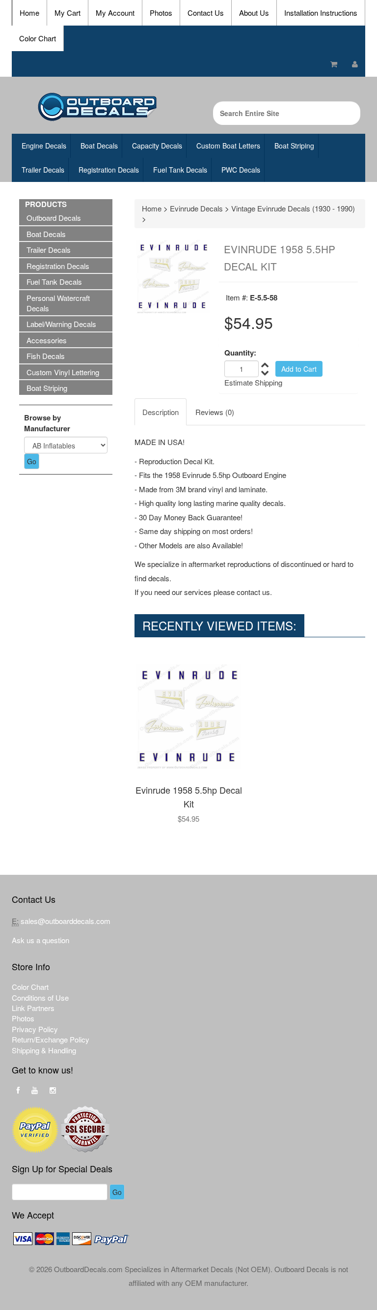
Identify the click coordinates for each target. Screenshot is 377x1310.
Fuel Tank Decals (180, 170)
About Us (254, 12)
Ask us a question (40, 940)
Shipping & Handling (44, 1050)
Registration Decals (109, 170)
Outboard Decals (54, 217)
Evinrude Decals (196, 208)
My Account (115, 12)
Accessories (47, 340)
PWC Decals (240, 170)
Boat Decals (99, 145)
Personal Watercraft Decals (58, 303)
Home (29, 12)
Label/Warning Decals (61, 324)
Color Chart (37, 38)
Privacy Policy (35, 1029)
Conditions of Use (40, 997)
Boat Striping (294, 145)
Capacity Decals (157, 145)
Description (160, 412)
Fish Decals (46, 356)
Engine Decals (44, 145)
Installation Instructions (320, 12)
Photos (161, 12)
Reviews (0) (214, 412)
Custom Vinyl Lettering (63, 372)
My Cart (67, 12)
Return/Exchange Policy (50, 1039)
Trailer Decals (43, 170)
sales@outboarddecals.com (65, 921)
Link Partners (33, 1008)
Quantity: (240, 353)
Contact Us (206, 12)
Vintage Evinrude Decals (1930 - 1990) (293, 208)
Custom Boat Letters (228, 145)
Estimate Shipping (253, 382)
